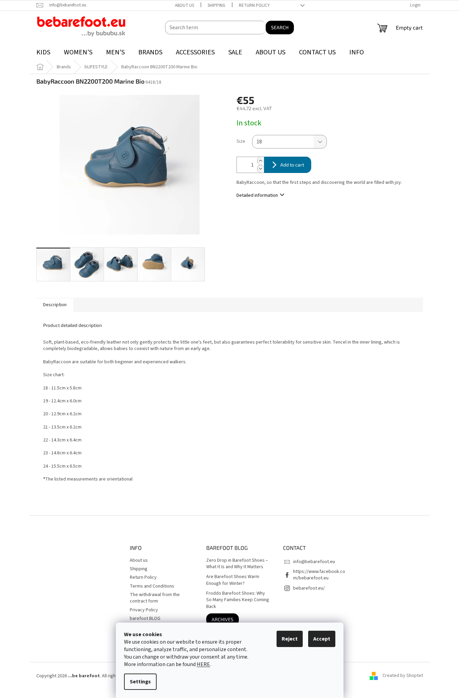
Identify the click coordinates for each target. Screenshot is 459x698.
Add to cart (292, 165)
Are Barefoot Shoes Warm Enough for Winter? (232, 580)
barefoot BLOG (145, 618)
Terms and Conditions (152, 586)
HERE (203, 664)
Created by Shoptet (403, 676)
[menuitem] (43, 52)
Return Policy (254, 5)
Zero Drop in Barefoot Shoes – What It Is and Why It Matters (237, 563)
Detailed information (257, 195)
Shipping (216, 5)
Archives (222, 619)
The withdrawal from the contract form (155, 598)
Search (279, 27)
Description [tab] (55, 304)
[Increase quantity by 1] (260, 161)
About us (184, 5)
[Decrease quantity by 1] (260, 169)
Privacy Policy (144, 610)
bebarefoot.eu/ (309, 588)
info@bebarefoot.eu (314, 561)
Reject (290, 639)
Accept (321, 639)
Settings (140, 681)
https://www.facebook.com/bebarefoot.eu (319, 574)
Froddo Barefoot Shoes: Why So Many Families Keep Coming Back (237, 600)
